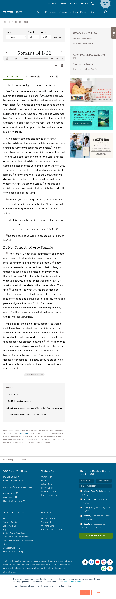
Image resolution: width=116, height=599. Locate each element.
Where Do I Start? (49, 491)
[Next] (20, 58)
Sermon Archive (10, 522)
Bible (5, 544)
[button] (62, 65)
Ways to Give (47, 525)
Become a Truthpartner (52, 529)
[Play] (16, 58)
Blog (75, 12)
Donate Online (48, 518)
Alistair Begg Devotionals (14, 533)
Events (63, 3)
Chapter (32, 32)
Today (39, 12)
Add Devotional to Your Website (18, 540)
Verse (44, 32)
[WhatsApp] (104, 568)
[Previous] (11, 58)
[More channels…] (110, 568)
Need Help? (9, 497)
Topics (6, 529)
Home (25, 459)
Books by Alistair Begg (13, 551)
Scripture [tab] (13, 77)
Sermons (64, 12)
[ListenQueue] (7, 58)
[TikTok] (110, 562)
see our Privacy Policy (72, 581)
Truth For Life (13, 12)
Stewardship (47, 522)
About (72, 3)
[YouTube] (97, 562)
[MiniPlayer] (61, 58)
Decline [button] (97, 592)
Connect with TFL (11, 547)
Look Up (57, 37)
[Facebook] (91, 562)
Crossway (24, 433)
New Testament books (83, 43)
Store (92, 12)
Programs (50, 12)
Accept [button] (84, 592)
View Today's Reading (83, 64)
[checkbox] (95, 509)
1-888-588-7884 (24, 487)
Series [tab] (52, 77)
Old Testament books (82, 38)
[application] (34, 58)
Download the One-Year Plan (86, 69)
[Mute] (57, 58)
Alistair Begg (47, 484)
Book (8, 32)
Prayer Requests (49, 495)
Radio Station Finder (13, 501)
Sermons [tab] (32, 77)
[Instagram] (104, 562)
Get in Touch (9, 493)
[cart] (94, 3)
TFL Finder (51, 3)
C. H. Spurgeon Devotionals (16, 536)
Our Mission (46, 476)
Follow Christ (47, 487)
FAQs (43, 480)
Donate (83, 3)
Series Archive (9, 525)
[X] (85, 562)
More (83, 12)
